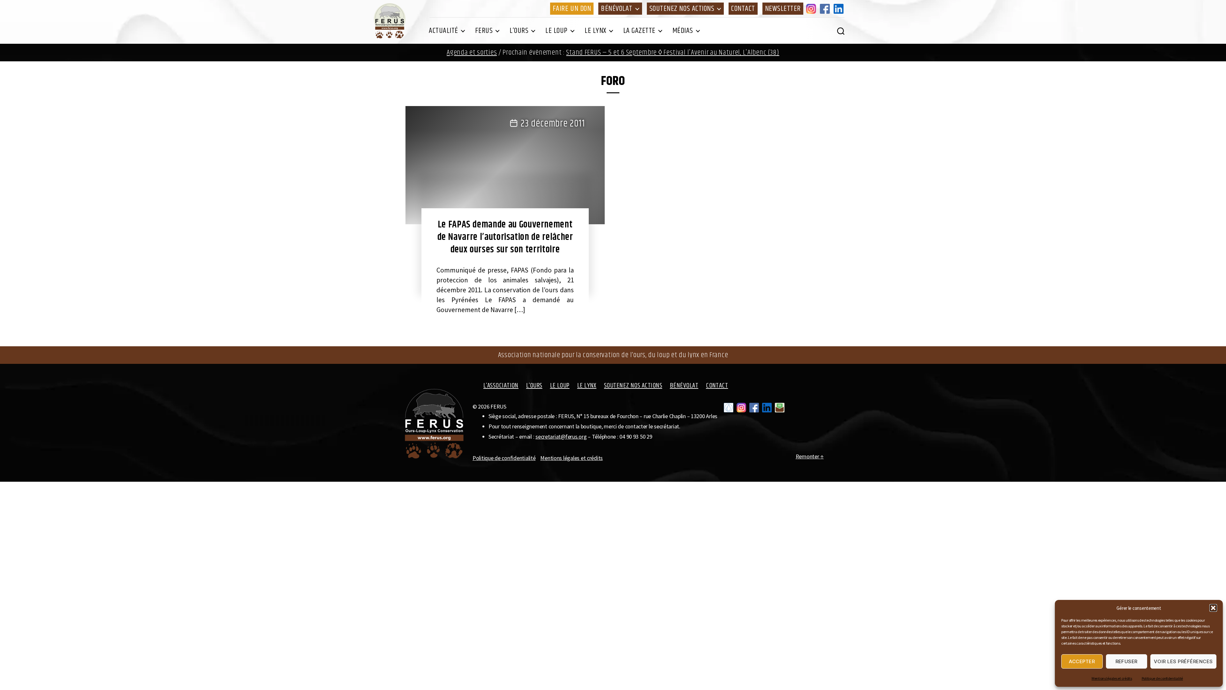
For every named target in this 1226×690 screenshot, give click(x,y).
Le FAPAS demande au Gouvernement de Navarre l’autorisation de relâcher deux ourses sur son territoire (505, 237)
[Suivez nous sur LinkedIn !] (767, 407)
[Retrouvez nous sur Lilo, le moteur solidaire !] (728, 407)
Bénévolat (616, 8)
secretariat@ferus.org (561, 436)
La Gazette (639, 30)
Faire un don (572, 8)
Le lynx (595, 30)
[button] (1213, 608)
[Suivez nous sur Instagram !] (741, 407)
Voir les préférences (1183, 661)
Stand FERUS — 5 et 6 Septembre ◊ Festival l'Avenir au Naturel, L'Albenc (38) (672, 52)
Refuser (1127, 661)
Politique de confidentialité (1162, 678)
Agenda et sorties (472, 52)
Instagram (812, 8)
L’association (500, 385)
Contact (743, 8)
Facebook (826, 8)
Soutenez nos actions (681, 8)
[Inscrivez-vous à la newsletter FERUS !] (779, 407)
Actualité (443, 30)
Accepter (1082, 661)
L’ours (519, 30)
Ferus (484, 30)
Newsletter (783, 8)
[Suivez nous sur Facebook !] (754, 407)
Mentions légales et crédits (1112, 678)
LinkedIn (839, 8)
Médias (682, 30)
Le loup (556, 30)
